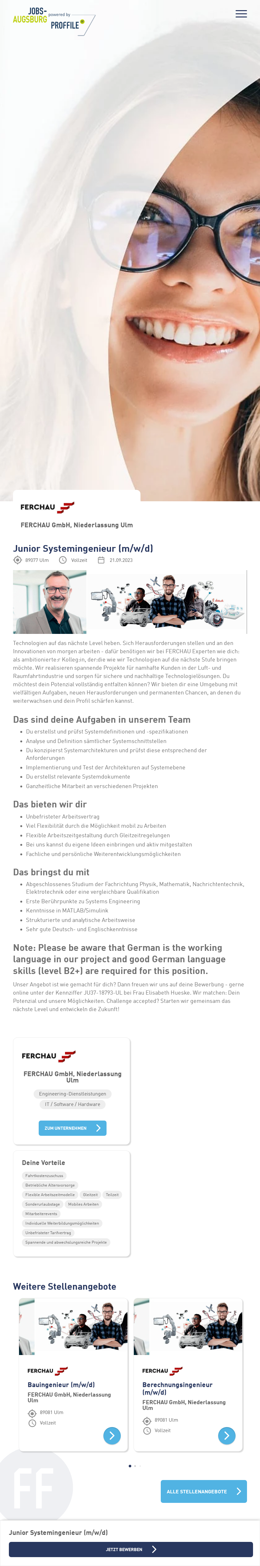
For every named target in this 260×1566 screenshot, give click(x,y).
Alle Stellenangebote (197, 1491)
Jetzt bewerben (124, 1549)
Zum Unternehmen (66, 1128)
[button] (130, 1466)
